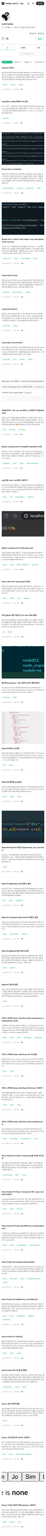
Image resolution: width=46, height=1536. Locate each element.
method (22, 359)
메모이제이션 (6, 1319)
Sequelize (6, 118)
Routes (5, 84)
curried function (17, 292)
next (19, 598)
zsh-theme (22, 429)
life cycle (19, 1209)
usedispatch (27, 1037)
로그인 (40, 3)
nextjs (21, 463)
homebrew (6, 697)
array (14, 359)
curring (27, 292)
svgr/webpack (20, 497)
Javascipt (6, 292)
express (13, 84)
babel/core (19, 900)
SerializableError (8, 188)
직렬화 (38, 188)
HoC (4, 1454)
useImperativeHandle (33, 1278)
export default (26, 258)
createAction (14, 1138)
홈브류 (15, 697)
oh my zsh (12, 429)
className (6, 463)
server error (29, 188)
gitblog (12, 598)
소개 (38, 48)
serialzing (20, 188)
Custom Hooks (7, 1175)
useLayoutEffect (35, 1245)
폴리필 (19, 796)
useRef (5, 1282)
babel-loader (14, 934)
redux (19, 1037)
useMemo (31, 1316)
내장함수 (30, 359)
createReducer (25, 1138)
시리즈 (23, 48)
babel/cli (12, 967)
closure (15, 325)
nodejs (21, 84)
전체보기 (7, 62)
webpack (30, 497)
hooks (12, 1037)
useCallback (21, 1316)
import (35, 258)
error (14, 463)
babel (5, 497)
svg (11, 497)
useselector (38, 1037)
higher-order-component (23, 1454)
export (16, 258)
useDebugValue (22, 1245)
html (19, 1522)
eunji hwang (7, 24)
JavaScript (39, 62)
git (3, 632)
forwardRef (13, 1278)
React (18, 62)
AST (4, 765)
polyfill (12, 796)
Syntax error (7, 258)
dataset (12, 1522)
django (28, 62)
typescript (35, 564)
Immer (5, 1105)
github (10, 632)
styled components (32, 463)
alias (4, 429)
